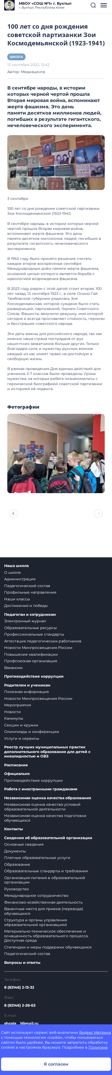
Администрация (19, 579)
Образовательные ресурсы (30, 627)
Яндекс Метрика (95, 1032)
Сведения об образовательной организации (48, 838)
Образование (17, 864)
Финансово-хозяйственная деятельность (43, 902)
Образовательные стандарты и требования (46, 871)
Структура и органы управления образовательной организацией (35, 922)
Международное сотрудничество (36, 895)
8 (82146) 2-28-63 (19, 1005)
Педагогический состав (27, 585)
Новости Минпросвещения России (38, 647)
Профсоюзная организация (30, 661)
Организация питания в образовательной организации (44, 880)
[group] (56, 453)
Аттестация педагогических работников (43, 641)
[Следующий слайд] (98, 513)
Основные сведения (23, 844)
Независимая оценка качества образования (47, 798)
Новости (12, 711)
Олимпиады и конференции (31, 731)
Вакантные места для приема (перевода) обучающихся (43, 911)
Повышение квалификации (31, 654)
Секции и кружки (21, 725)
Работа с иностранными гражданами (40, 789)
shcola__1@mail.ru (21, 1023)
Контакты (13, 829)
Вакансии (13, 667)
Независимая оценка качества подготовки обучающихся (45, 818)
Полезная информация (26, 691)
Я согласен (56, 1064)
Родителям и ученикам (27, 685)
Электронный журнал (25, 621)
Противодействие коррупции (34, 676)
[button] (93, 5)
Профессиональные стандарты (34, 634)
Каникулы (13, 718)
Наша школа (16, 566)
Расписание (16, 765)
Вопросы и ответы (22, 962)
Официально (17, 774)
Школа (16, 57)
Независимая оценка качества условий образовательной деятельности (42, 806)
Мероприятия (17, 705)
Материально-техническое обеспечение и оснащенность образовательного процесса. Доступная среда (46, 936)
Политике (98, 1047)
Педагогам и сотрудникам (30, 614)
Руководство (16, 889)
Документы (15, 851)
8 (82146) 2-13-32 (19, 987)
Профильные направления (30, 592)
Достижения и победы (26, 605)
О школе (12, 572)
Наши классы (17, 599)
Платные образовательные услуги (37, 857)
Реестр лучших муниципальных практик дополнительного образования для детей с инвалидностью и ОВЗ (47, 752)
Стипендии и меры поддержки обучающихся (47, 947)
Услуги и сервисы (21, 738)
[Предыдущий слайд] (13, 513)
